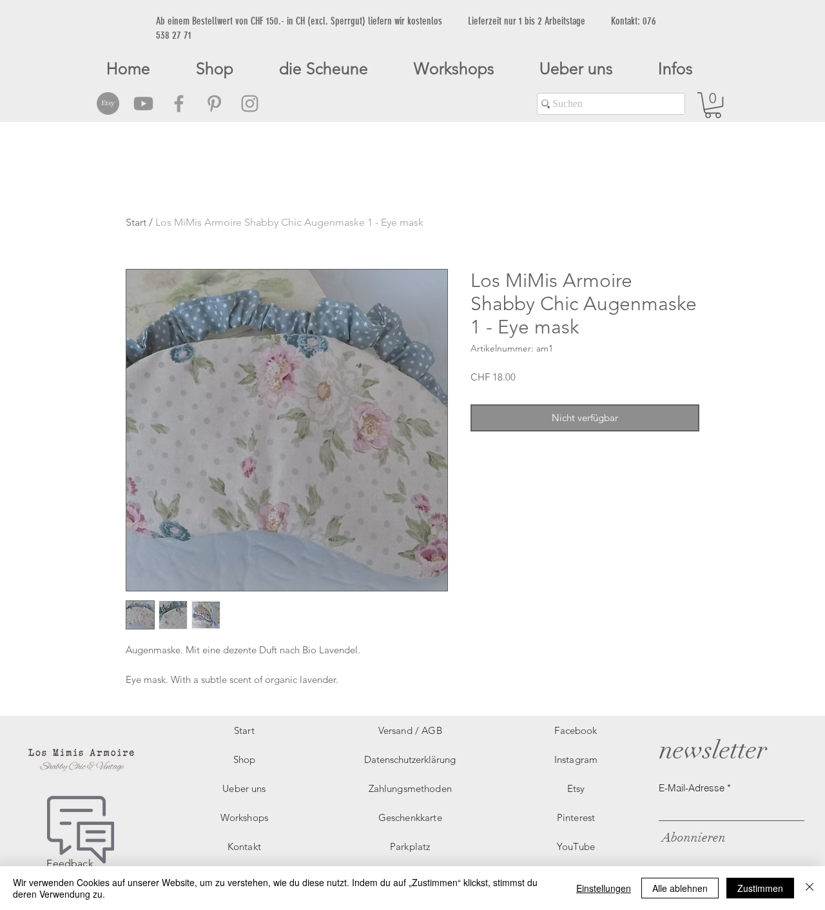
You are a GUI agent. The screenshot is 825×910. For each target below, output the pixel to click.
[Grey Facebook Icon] (179, 103)
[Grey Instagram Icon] (249, 103)
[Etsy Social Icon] (108, 103)
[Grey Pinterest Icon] (214, 103)
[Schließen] (809, 888)
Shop (244, 759)
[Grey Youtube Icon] (143, 103)
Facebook (575, 730)
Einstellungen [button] (603, 888)
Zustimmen (760, 888)
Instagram (575, 759)
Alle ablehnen (680, 888)
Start (136, 222)
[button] (712, 105)
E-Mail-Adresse (691, 788)
